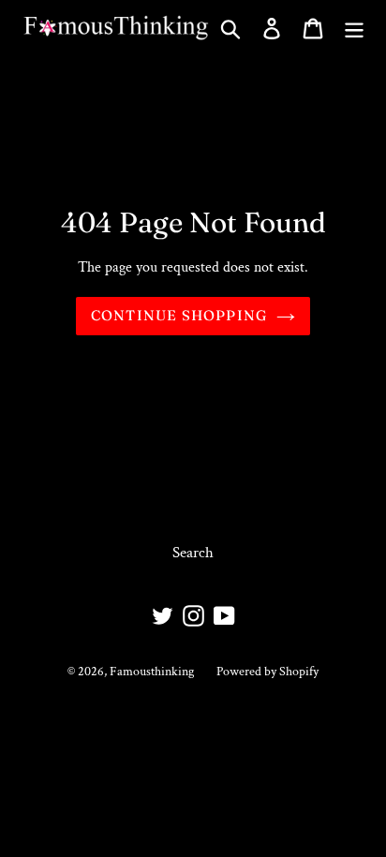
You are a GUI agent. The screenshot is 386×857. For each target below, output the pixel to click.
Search (193, 552)
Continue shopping (179, 315)
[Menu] (354, 28)
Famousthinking (152, 671)
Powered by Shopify (267, 671)
